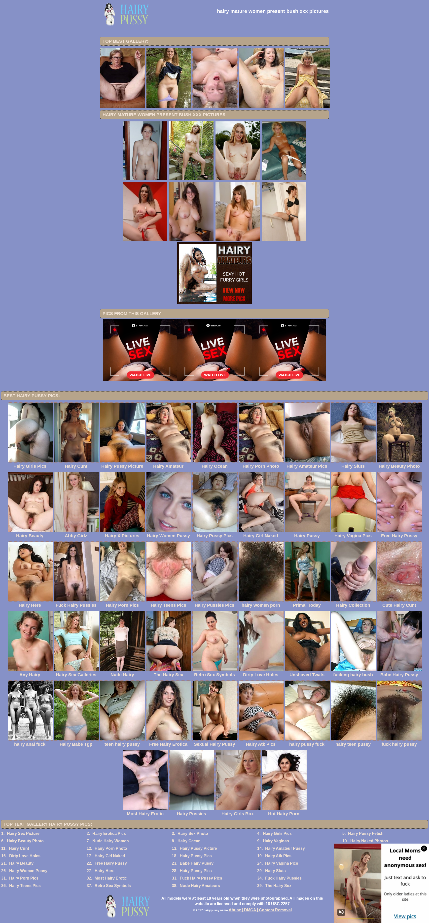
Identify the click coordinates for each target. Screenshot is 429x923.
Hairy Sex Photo (193, 833)
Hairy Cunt (19, 848)
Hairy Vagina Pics (281, 863)
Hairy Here (104, 871)
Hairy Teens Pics (25, 886)
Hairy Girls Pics (277, 833)
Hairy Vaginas (276, 841)
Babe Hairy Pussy (197, 863)
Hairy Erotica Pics (109, 833)
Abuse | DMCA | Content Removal (260, 910)
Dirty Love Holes (24, 856)
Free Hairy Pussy (111, 863)
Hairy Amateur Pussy (285, 848)
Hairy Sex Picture (23, 833)
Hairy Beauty (21, 863)
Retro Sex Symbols (113, 886)
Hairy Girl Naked (110, 856)
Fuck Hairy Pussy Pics (201, 878)
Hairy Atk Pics (278, 856)
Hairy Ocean (189, 841)
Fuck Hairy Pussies (283, 878)
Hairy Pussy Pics (196, 856)
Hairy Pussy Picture (198, 848)
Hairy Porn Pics (23, 878)
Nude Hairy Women (110, 841)
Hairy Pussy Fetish (366, 833)
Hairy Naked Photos (369, 841)
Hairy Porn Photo (111, 848)
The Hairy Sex (278, 886)
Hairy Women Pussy (28, 871)
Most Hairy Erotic (111, 878)
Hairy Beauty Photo (25, 841)
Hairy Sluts (275, 871)
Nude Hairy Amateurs (200, 886)
